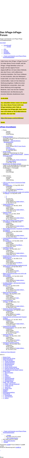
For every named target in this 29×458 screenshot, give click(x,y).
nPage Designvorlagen (17, 154)
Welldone (7, 205)
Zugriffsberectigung (8, 247)
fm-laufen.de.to (9, 310)
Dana (6, 213)
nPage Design (7, 151)
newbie (18, 314)
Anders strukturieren (8, 204)
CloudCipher (11, 149)
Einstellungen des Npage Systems (12, 164)
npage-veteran (12, 161)
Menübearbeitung (8, 142)
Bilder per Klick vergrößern (10, 292)
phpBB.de (18, 447)
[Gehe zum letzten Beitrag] (23, 189)
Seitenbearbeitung (15, 140)
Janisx (7, 336)
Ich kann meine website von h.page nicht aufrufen (16, 192)
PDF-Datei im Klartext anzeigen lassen (13, 220)
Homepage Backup (8, 334)
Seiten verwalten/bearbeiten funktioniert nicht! (15, 265)
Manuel (7, 193)
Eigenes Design (7, 212)
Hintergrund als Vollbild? (9, 326)
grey (6, 285)
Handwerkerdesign (8, 300)
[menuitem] (8, 46)
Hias (6, 302)
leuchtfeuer (8, 241)
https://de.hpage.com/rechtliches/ (12, 118)
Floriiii (6, 293)
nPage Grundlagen (8, 127)
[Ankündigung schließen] (27, 60)
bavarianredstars (9, 327)
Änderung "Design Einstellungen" (12, 308)
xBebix (7, 344)
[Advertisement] (14, 14)
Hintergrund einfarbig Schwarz (11, 342)
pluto (17, 270)
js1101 (7, 249)
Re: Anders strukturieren (20, 159)
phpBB (8, 444)
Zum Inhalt (3, 42)
